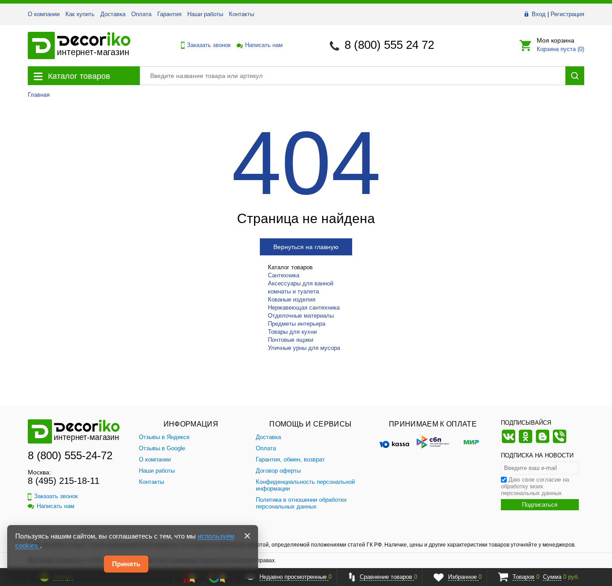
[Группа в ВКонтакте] (508, 442)
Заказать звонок (206, 45)
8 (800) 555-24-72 (70, 455)
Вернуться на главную (306, 246)
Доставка (112, 14)
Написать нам (263, 45)
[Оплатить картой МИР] (471, 442)
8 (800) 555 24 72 (389, 45)
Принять (126, 564)
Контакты (241, 14)
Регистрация (567, 14)
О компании (44, 14)
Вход (539, 14)
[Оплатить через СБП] (432, 442)
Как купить (80, 14)
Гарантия (169, 14)
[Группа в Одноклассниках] (525, 442)
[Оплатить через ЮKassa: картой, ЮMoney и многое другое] (394, 442)
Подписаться (539, 504)
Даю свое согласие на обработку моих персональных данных (535, 486)
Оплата (141, 14)
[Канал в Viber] (559, 442)
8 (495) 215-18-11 (63, 481)
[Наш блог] (542, 442)
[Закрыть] (247, 536)
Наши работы (205, 14)
